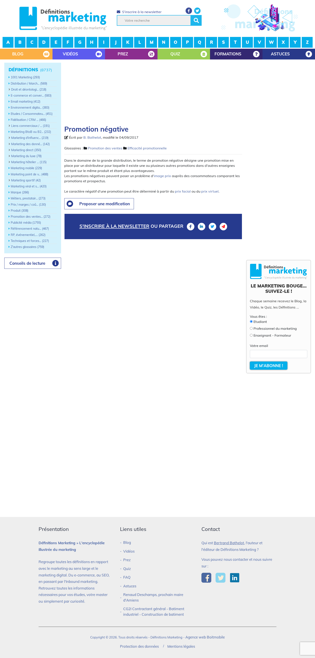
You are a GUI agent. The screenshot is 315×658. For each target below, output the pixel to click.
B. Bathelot (92, 137)
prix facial (183, 191)
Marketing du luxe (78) (26, 156)
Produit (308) (19, 211)
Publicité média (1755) (26, 223)
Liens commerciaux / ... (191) (30, 126)
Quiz (127, 568)
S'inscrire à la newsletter (141, 12)
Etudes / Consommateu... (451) (31, 114)
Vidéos (129, 551)
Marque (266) (20, 192)
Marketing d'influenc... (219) (29, 138)
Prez (127, 560)
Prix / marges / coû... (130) (28, 205)
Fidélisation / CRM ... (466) (28, 120)
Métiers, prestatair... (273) (28, 198)
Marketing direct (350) (26, 150)
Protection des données (139, 646)
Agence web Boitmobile (205, 637)
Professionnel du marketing (275, 328)
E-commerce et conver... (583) (31, 95)
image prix (162, 176)
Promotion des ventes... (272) (30, 217)
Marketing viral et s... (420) (28, 186)
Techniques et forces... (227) (30, 241)
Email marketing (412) (25, 101)
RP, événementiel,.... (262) (28, 235)
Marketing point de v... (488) (29, 174)
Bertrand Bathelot (229, 543)
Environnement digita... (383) (30, 107)
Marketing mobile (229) (26, 168)
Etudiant (260, 321)
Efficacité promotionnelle (147, 148)
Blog (127, 542)
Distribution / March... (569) (29, 83)
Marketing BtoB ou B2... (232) (31, 132)
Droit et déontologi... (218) (28, 89)
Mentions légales (181, 646)
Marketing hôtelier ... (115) (28, 162)
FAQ (126, 577)
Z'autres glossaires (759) (27, 247)
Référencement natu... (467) (30, 229)
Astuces (129, 586)
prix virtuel (210, 191)
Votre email (259, 345)
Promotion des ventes (105, 148)
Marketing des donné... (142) (30, 144)
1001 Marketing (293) (25, 77)
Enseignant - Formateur (272, 335)
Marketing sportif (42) (26, 180)
